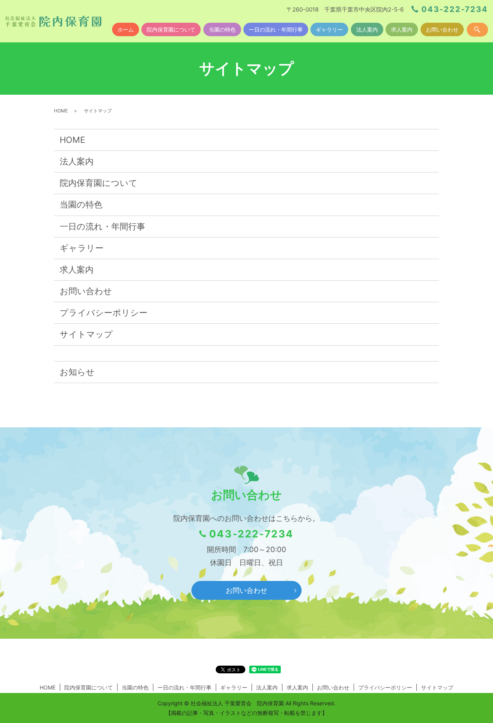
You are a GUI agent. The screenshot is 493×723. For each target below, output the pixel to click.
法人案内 (367, 29)
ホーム (125, 29)
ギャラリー (329, 29)
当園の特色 (222, 29)
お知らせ (77, 372)
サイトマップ (86, 334)
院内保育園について (171, 29)
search (477, 29)
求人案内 (402, 29)
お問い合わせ (442, 29)
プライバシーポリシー (104, 313)
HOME (61, 111)
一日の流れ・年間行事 (276, 29)
